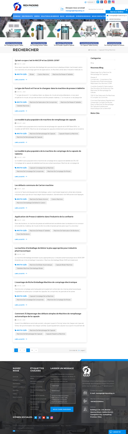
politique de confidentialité (26, 428)
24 (32, 350)
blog (62, 16)
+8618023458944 (97, 401)
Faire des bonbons (23, 234)
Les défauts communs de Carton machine (34, 185)
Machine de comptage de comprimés (30, 171)
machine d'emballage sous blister (38, 377)
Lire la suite (19, 79)
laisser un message (117, 432)
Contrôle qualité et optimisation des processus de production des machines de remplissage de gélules (102, 89)
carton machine (43, 74)
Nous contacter (99, 16)
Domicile (16, 16)
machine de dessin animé (39, 199)
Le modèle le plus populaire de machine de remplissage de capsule (45, 120)
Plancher (68, 425)
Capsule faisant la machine (68, 134)
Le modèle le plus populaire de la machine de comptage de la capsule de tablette (48, 152)
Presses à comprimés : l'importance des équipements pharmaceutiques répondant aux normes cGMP (101, 80)
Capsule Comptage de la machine (41, 168)
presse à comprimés (36, 387)
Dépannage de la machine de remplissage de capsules (101, 73)
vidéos (37, 16)
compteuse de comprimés (38, 399)
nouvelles (70, 16)
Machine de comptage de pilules (58, 171)
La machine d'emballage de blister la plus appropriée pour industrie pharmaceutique (46, 249)
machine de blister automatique (41, 265)
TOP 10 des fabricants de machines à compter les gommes (103, 96)
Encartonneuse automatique (34, 408)
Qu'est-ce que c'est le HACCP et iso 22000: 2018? (37, 60)
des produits (16, 383)
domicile (15, 376)
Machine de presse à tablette (63, 74)
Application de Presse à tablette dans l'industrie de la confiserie (44, 217)
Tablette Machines (23, 106)
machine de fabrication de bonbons (66, 231)
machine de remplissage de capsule (42, 134)
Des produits (27, 16)
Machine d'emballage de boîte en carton (31, 203)
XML (14, 428)
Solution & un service (50, 16)
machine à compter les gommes (37, 382)
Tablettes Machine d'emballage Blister (30, 268)
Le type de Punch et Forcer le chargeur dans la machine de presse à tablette (50, 88)
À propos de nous (83, 16)
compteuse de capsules (37, 395)
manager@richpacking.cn (75, 11)
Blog (92, 63)
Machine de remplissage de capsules (37, 403)
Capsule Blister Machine (64, 265)
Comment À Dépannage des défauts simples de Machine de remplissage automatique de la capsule (48, 315)
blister (32, 74)
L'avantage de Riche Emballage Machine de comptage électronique (46, 282)
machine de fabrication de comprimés (43, 102)
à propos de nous (18, 380)
